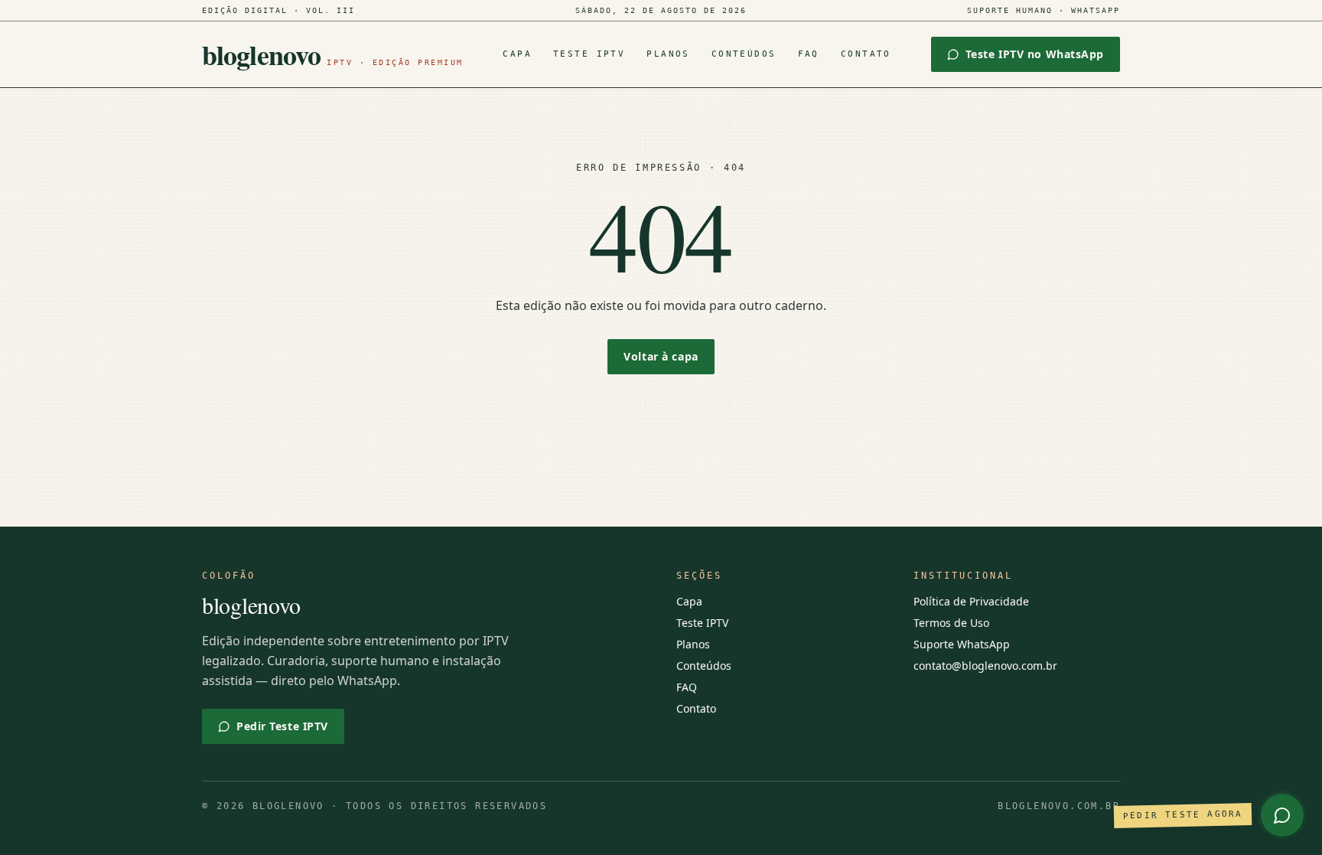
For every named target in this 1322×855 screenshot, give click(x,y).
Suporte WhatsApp (961, 644)
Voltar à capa (661, 356)
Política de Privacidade (971, 601)
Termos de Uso (951, 622)
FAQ (808, 54)
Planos (668, 54)
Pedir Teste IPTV (282, 726)
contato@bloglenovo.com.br (985, 665)
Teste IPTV (589, 54)
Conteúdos (744, 54)
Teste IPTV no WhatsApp (1034, 54)
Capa (517, 54)
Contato (866, 54)
